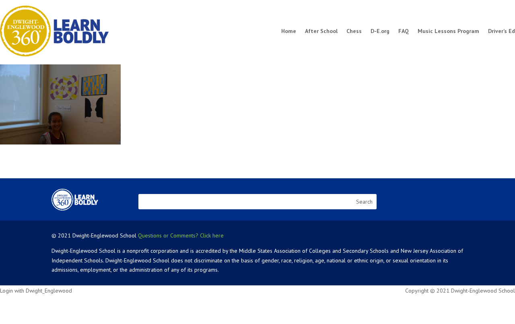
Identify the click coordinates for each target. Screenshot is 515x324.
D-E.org (380, 31)
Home (288, 31)
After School (321, 31)
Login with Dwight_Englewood (36, 290)
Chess (354, 31)
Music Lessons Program (448, 31)
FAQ (403, 31)
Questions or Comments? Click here (181, 235)
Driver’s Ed (501, 31)
